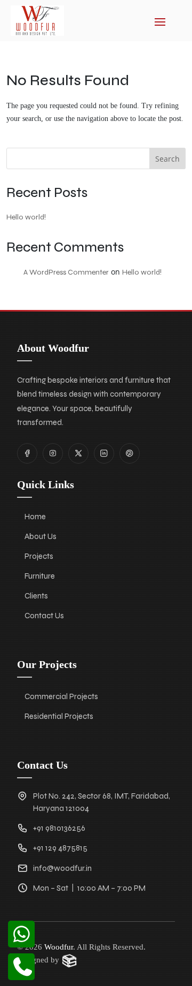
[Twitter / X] (78, 453)
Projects (39, 556)
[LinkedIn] (104, 453)
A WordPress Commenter (66, 272)
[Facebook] (27, 453)
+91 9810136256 (59, 828)
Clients (36, 596)
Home (35, 516)
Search (167, 159)
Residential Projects (59, 716)
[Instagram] (53, 453)
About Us (41, 536)
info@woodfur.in (62, 868)
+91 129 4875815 (60, 848)
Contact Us (44, 615)
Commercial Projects (61, 696)
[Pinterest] (129, 453)
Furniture (40, 576)
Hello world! (26, 217)
